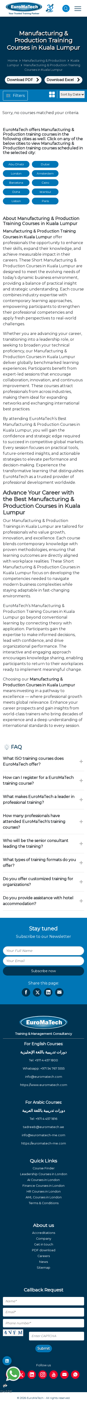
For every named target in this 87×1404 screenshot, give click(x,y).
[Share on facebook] (26, 992)
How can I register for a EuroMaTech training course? (38, 780)
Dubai (45, 164)
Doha (16, 192)
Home (13, 60)
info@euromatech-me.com (43, 1135)
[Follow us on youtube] (53, 1374)
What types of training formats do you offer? (39, 862)
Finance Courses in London (43, 1185)
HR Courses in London (44, 1191)
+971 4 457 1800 (46, 1060)
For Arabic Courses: (43, 1102)
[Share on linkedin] (48, 992)
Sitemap (43, 1267)
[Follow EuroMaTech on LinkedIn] (7, 1360)
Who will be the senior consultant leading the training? (35, 843)
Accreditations (43, 1233)
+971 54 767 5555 (52, 1068)
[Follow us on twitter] (21, 1374)
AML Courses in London (44, 1197)
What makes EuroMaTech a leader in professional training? (38, 799)
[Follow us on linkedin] (32, 1374)
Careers (43, 1256)
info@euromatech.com (43, 1076)
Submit (43, 1348)
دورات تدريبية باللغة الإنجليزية (43, 1052)
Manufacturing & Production (44, 60)
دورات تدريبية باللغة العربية (43, 1110)
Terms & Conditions (43, 1203)
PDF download (43, 1250)
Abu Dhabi (16, 164)
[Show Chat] (13, 1374)
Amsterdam (45, 173)
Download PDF (20, 80)
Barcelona (16, 182)
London (16, 173)
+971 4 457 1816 (46, 1119)
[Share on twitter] (37, 992)
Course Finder (44, 1168)
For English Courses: (43, 1044)
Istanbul (45, 192)
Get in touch (43, 1244)
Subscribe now (43, 971)
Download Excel (60, 80)
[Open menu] (77, 8)
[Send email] (64, 1374)
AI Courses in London (43, 1180)
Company (43, 1238)
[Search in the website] (66, 8)
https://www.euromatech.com (43, 1085)
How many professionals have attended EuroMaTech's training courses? (34, 821)
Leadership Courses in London (43, 1174)
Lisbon (16, 201)
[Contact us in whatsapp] (75, 1374)
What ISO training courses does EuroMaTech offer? (33, 761)
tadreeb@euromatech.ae (43, 1127)
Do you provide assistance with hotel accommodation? (38, 901)
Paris (45, 201)
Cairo (45, 182)
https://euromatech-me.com (43, 1143)
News (43, 1262)
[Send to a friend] (59, 992)
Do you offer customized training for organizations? (38, 881)
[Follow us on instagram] (42, 1374)
